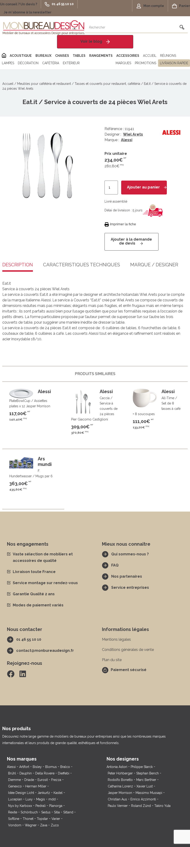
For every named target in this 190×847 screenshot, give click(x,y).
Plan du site (112, 660)
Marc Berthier (146, 780)
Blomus (51, 767)
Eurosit (43, 780)
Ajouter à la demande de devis (131, 241)
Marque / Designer (154, 264)
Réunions (168, 55)
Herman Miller (35, 786)
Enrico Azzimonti (143, 799)
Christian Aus (117, 799)
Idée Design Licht (21, 793)
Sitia (57, 812)
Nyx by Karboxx (20, 806)
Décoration (28, 63)
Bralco (65, 767)
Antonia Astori (117, 767)
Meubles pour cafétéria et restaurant (44, 84)
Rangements (101, 55)
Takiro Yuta (162, 806)
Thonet (28, 819)
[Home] (4, 55)
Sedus (46, 812)
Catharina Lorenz (120, 786)
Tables (79, 55)
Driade (29, 780)
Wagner (31, 825)
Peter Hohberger (120, 773)
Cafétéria (50, 63)
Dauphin (25, 773)
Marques (123, 63)
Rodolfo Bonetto (120, 780)
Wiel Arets (133, 134)
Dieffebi (63, 773)
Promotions (145, 63)
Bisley (37, 767)
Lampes (8, 63)
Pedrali (40, 806)
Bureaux (43, 55)
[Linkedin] (22, 674)
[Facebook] (10, 674)
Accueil (149, 55)
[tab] (81, 268)
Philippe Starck (142, 767)
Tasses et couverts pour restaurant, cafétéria (107, 84)
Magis (40, 799)
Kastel (58, 793)
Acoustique (21, 55)
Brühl (12, 773)
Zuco (55, 825)
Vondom (14, 825)
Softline (13, 819)
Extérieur (71, 63)
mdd (52, 799)
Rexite (12, 812)
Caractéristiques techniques (81, 264)
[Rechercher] (182, 27)
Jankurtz (44, 793)
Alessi (126, 140)
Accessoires (127, 55)
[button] (20, 4)
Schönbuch (29, 812)
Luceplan (15, 799)
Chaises (62, 55)
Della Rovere (44, 773)
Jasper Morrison (120, 793)
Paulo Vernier (118, 806)
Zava (43, 825)
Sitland (68, 812)
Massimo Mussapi (149, 793)
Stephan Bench (147, 773)
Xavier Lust (144, 786)
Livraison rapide (174, 63)
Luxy (29, 799)
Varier (55, 819)
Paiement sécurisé (128, 670)
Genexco (15, 786)
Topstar (42, 819)
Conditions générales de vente (128, 649)
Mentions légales (116, 639)
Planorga (55, 806)
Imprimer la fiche (123, 224)
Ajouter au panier (143, 187)
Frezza (56, 780)
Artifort (24, 767)
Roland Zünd (141, 806)
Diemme (14, 780)
